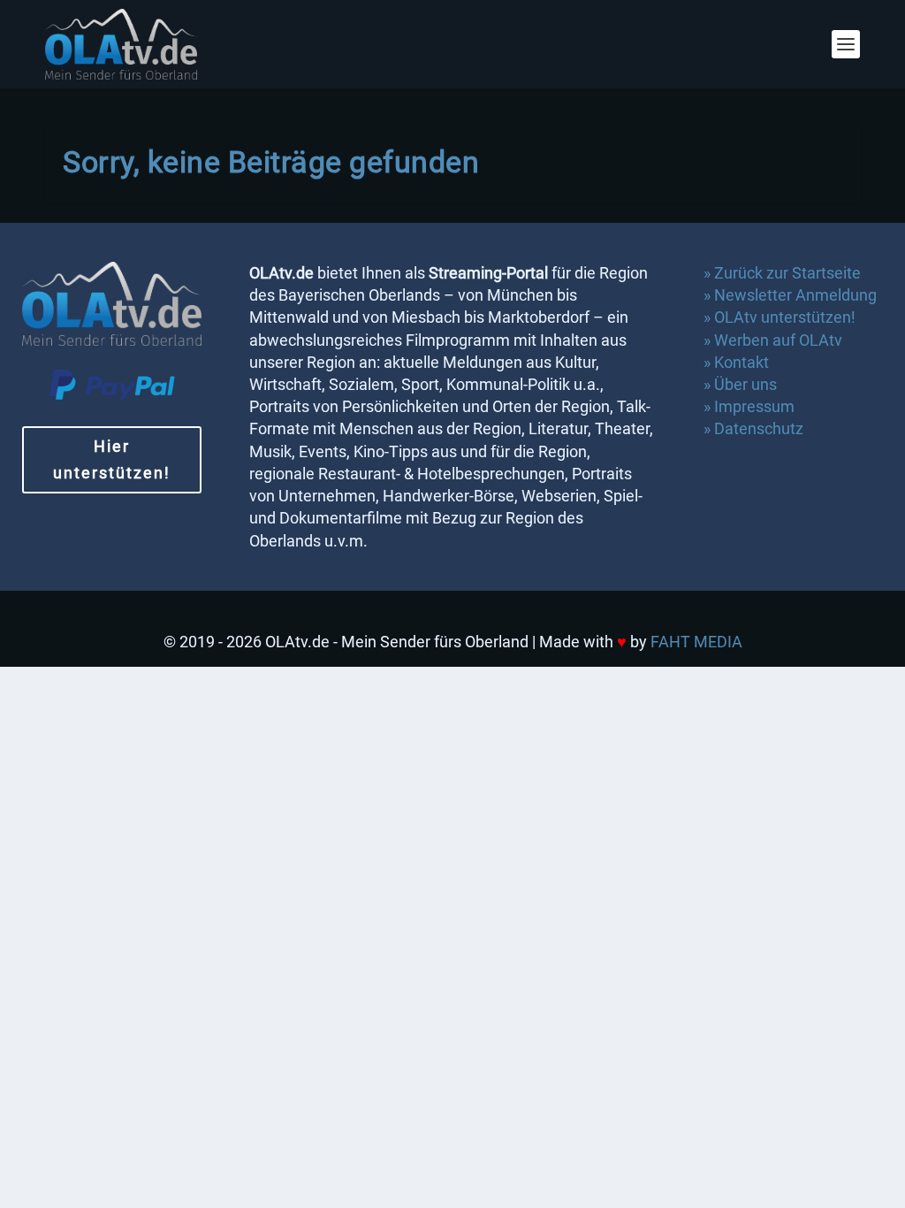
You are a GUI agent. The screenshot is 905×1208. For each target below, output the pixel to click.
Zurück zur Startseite (787, 273)
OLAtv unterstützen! (785, 317)
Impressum (754, 406)
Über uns (745, 384)
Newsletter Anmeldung (795, 295)
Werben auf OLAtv (778, 340)
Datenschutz (760, 428)
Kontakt (741, 362)
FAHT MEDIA (696, 641)
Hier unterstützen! (112, 460)
